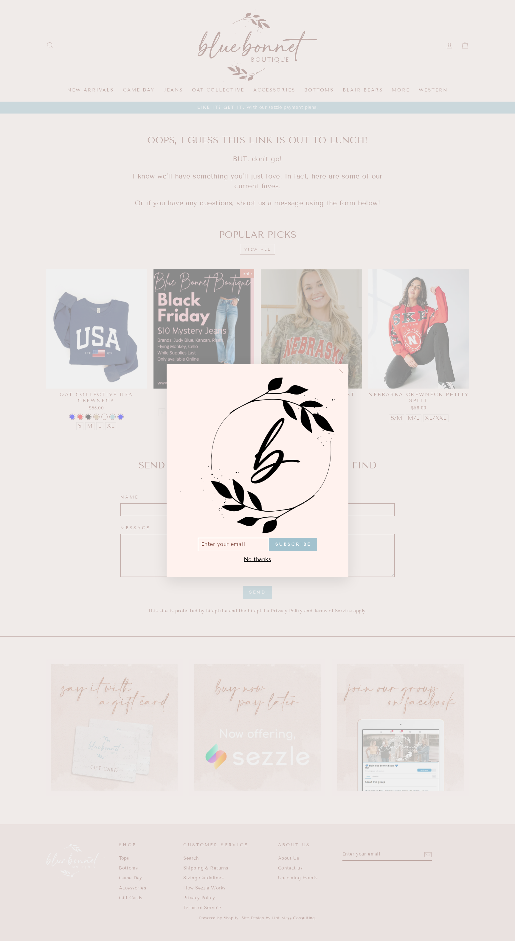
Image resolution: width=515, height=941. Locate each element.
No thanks (257, 559)
